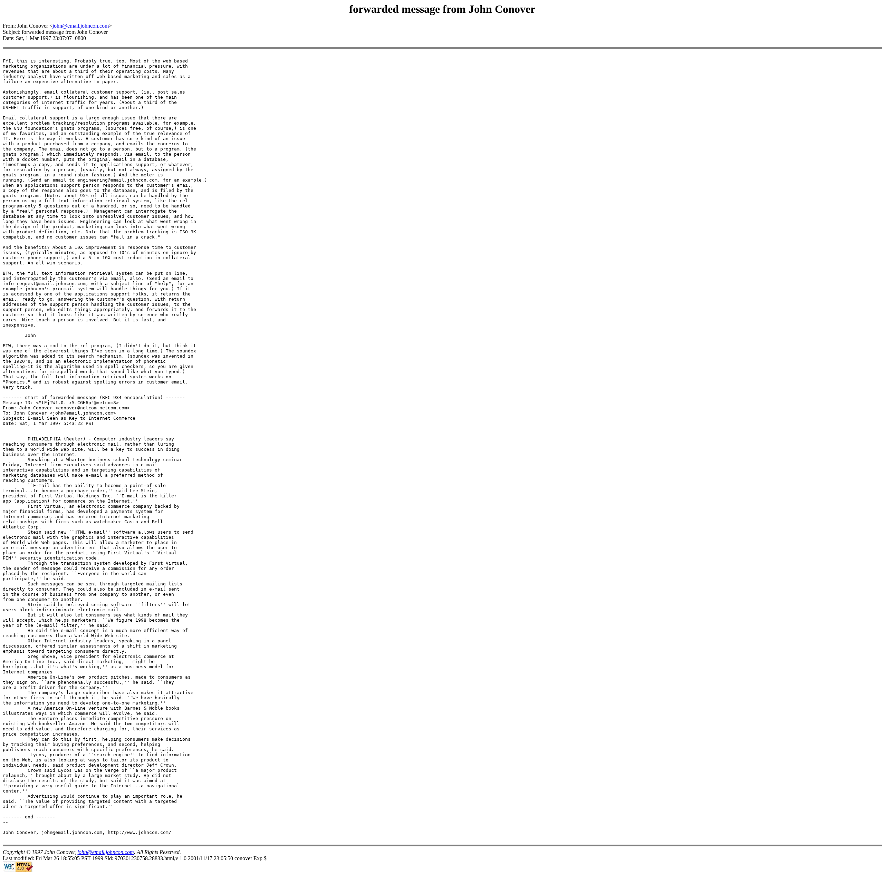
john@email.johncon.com (80, 26)
